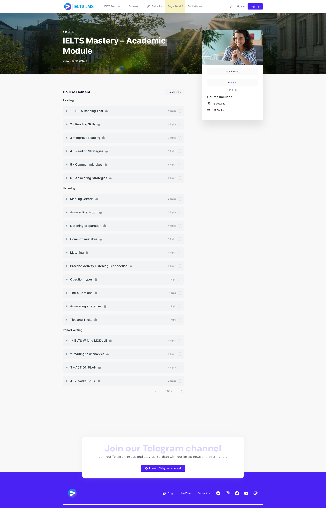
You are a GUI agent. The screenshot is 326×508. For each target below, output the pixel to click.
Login (234, 82)
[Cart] (231, 6)
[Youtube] (246, 493)
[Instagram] (227, 493)
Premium (68, 32)
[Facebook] (237, 493)
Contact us (204, 493)
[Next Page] (182, 391)
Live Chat (185, 493)
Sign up (255, 6)
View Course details (75, 61)
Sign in (241, 6)
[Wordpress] (255, 493)
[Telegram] (218, 493)
